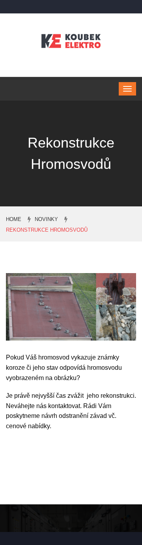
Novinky (46, 219)
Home (13, 219)
